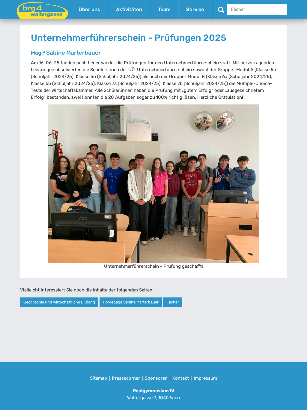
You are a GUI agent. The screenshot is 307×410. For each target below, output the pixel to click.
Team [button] (164, 9)
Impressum (205, 378)
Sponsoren (156, 378)
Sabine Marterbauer (66, 52)
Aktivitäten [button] (129, 9)
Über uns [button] (89, 9)
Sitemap (98, 378)
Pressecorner (126, 378)
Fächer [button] (172, 302)
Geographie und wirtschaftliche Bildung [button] (59, 302)
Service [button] (195, 9)
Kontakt (180, 378)
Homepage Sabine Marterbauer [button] (131, 302)
